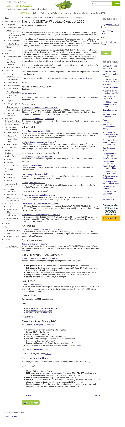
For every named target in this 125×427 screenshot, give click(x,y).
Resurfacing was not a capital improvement (38, 195)
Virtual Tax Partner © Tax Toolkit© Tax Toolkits (40, 258)
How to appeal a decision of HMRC (35, 174)
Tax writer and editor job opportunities (36, 244)
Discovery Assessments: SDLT (33, 182)
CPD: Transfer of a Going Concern (39, 310)
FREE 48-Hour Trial (109, 32)
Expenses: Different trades (32, 165)
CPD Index (32, 317)
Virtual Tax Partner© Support (33, 284)
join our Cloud (41, 358)
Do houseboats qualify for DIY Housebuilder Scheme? (42, 229)
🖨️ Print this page (31, 402)
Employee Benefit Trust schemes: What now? (39, 142)
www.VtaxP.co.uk (85, 78)
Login (106, 53)
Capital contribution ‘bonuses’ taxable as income (40, 204)
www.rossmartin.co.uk (30, 93)
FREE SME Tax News (110, 26)
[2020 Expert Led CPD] (110, 221)
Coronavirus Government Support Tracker (38, 118)
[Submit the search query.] (117, 3)
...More (78, 345)
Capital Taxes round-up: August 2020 (36, 131)
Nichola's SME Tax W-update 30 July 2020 (38, 325)
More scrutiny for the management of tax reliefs (40, 108)
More (28, 250)
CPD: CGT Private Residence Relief (39, 313)
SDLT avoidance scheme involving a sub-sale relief (41, 215)
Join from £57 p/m (110, 42)
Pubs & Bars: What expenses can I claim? (37, 156)
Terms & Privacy (11, 417)
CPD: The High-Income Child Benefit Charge (42, 308)
